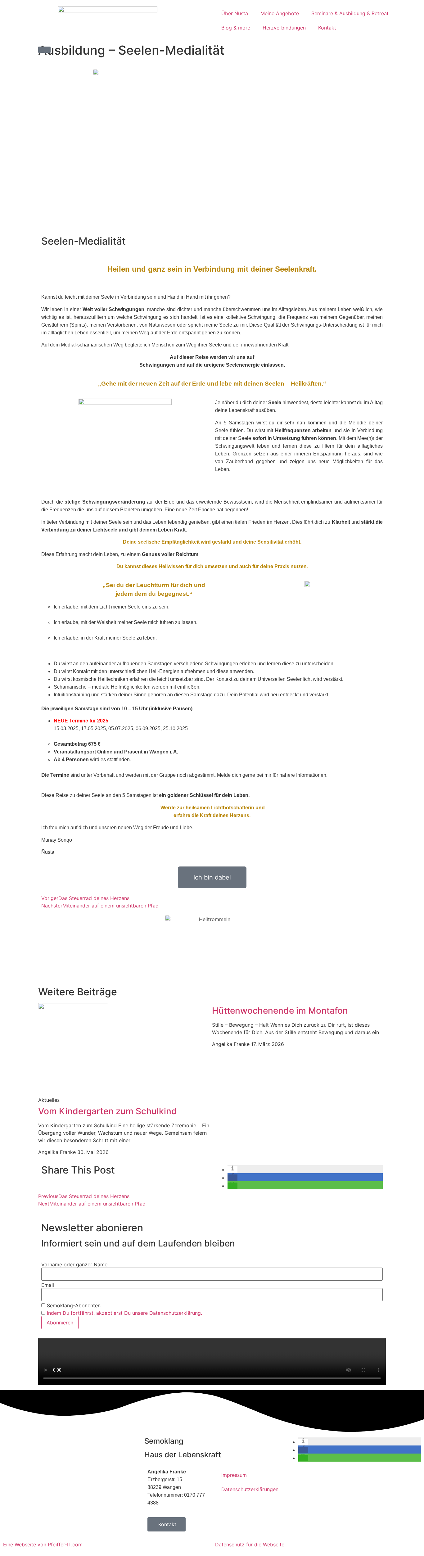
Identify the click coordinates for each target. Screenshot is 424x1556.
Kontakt (327, 28)
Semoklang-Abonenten (73, 1305)
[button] (44, 50)
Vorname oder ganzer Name (74, 1264)
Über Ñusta (234, 13)
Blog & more (235, 28)
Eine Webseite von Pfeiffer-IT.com (43, 1544)
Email (47, 1284)
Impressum (234, 1475)
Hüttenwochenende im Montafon (280, 1010)
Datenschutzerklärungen (249, 1489)
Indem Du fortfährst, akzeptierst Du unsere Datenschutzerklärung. (124, 1313)
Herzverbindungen (284, 28)
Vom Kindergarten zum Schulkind (107, 1111)
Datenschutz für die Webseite (249, 1544)
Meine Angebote (279, 13)
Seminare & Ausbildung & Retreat (350, 13)
